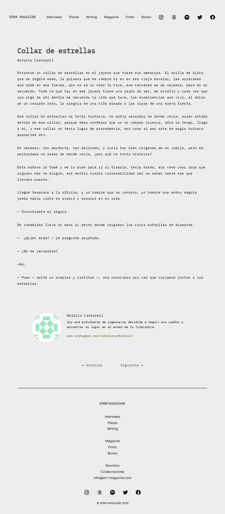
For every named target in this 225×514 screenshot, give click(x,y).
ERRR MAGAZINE (22, 17)
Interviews (112, 417)
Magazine (112, 441)
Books (112, 453)
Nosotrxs (112, 465)
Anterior (94, 365)
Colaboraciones (112, 472)
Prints (112, 447)
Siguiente (129, 365)
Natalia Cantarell (35, 60)
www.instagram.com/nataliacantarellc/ (100, 336)
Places (112, 423)
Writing (112, 429)
